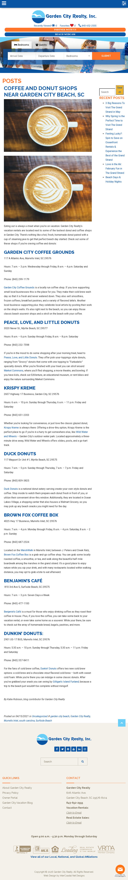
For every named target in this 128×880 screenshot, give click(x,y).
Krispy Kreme (11, 427)
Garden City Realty (64, 16)
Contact (7, 807)
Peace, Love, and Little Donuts (20, 357)
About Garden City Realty (17, 787)
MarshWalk (27, 550)
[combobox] (78, 56)
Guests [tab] (42, 44)
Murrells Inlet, (11, 720)
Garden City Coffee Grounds (19, 287)
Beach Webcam (65, 34)
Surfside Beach (44, 720)
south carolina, (27, 720)
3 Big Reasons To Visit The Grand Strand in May (115, 107)
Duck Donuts (11, 488)
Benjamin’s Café (12, 611)
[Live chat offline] (121, 870)
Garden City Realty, (81, 716)
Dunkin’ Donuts (48, 668)
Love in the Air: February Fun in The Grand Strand (115, 168)
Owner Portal (9, 797)
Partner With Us (65, 29)
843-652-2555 (88, 25)
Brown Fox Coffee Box (16, 554)
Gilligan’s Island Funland (66, 681)
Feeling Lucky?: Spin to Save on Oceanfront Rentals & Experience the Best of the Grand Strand (115, 146)
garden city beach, (60, 716)
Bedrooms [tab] (23, 44)
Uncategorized (40, 716)
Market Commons (13, 370)
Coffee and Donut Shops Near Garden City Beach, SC (44, 91)
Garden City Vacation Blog (17, 802)
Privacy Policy (10, 792)
